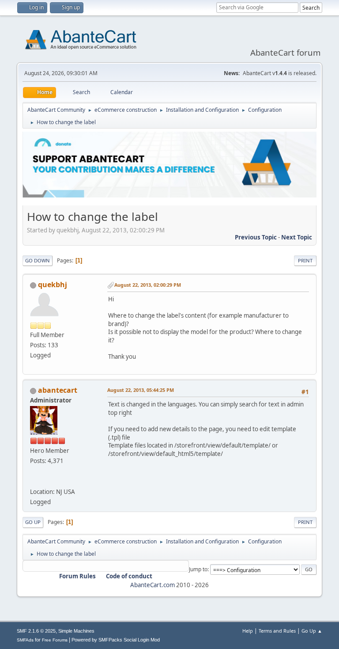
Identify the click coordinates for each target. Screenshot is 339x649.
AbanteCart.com (152, 585)
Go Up (33, 522)
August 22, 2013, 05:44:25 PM (140, 390)
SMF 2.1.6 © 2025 (36, 631)
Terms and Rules (277, 630)
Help (247, 630)
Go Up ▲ (311, 630)
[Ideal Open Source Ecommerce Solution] (33, 481)
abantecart (57, 390)
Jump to (198, 569)
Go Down (37, 260)
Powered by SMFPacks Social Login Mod (116, 639)
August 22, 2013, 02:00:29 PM (147, 284)
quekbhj (52, 284)
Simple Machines (76, 631)
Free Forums (55, 640)
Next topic (296, 237)
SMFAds (25, 640)
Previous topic (256, 237)
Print (305, 260)
